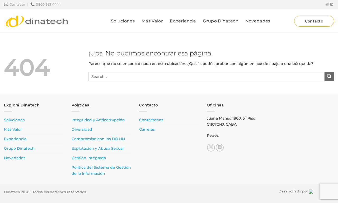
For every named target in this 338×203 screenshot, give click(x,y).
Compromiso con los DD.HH (98, 138)
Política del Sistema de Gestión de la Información (101, 170)
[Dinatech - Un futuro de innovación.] (37, 21)
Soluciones (123, 20)
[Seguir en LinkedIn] (331, 4)
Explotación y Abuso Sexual (98, 148)
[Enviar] (329, 76)
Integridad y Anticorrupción (98, 119)
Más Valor (152, 20)
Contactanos (151, 119)
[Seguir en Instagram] (327, 4)
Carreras (147, 129)
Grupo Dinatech (220, 20)
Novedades (257, 20)
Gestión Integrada (89, 157)
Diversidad (82, 129)
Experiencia (183, 20)
